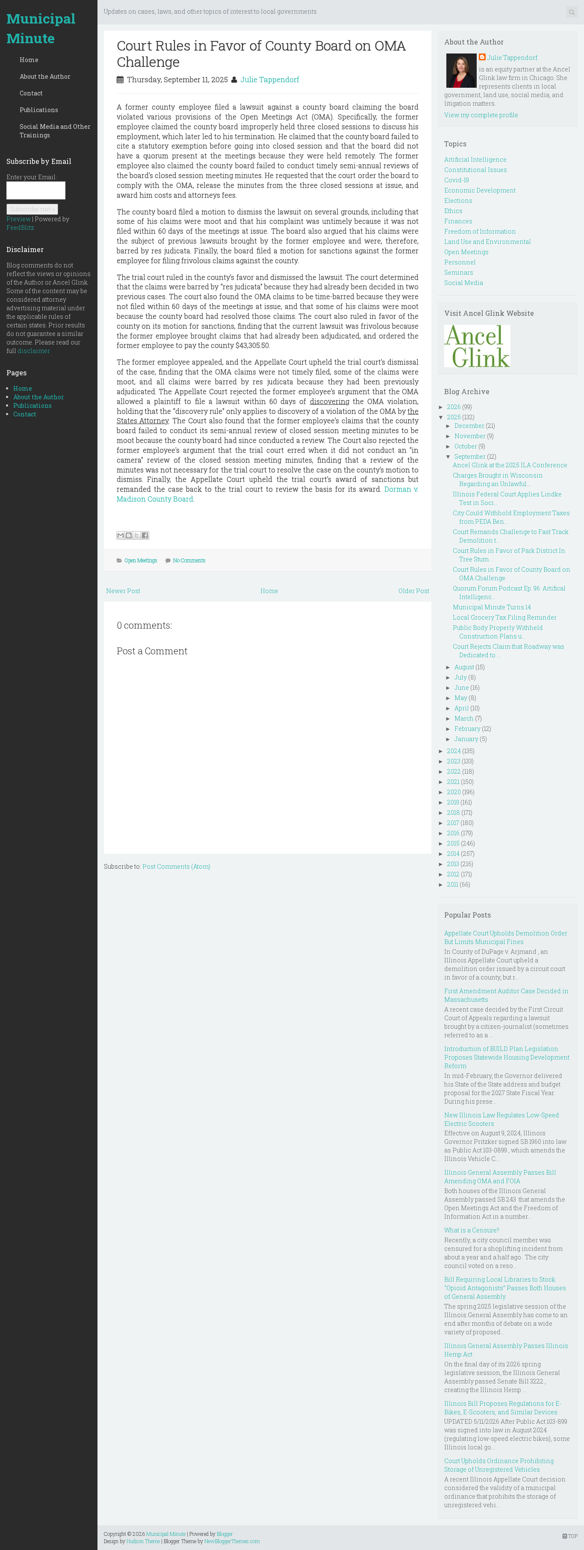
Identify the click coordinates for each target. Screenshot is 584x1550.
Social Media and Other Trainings (55, 130)
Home (29, 60)
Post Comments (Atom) (176, 866)
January (466, 739)
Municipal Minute (41, 28)
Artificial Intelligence (475, 159)
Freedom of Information (480, 231)
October (465, 446)
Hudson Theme (143, 1541)
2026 (454, 407)
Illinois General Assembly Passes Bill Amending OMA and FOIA (500, 1176)
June (461, 687)
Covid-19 (456, 180)
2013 (453, 864)
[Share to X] (137, 535)
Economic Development (480, 190)
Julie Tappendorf (269, 79)
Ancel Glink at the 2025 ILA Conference (510, 465)
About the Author (45, 76)
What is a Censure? (471, 1230)
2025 (454, 417)
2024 (454, 751)
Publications (39, 110)
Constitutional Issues (475, 170)
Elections (458, 200)
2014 (453, 853)
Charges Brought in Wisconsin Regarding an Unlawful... (498, 479)
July (460, 677)
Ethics (453, 211)
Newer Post (123, 591)
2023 (453, 761)
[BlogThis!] (128, 535)
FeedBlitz (20, 227)
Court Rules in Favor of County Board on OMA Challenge (261, 53)
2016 (453, 833)
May (460, 698)
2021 (453, 782)
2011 (452, 884)
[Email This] (120, 535)
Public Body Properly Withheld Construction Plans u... (498, 632)
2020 (454, 792)
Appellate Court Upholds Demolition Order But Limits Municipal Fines (505, 937)
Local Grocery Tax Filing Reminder (505, 617)
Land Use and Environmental (487, 242)
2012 (453, 874)
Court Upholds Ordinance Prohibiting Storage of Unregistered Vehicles (499, 1465)
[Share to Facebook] (145, 535)
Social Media (463, 283)
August (464, 667)
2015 (453, 843)
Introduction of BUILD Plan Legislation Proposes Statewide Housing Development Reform (506, 1057)
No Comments (189, 560)
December (469, 426)
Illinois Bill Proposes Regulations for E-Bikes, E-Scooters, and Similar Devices (502, 1407)
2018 (453, 812)
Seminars (458, 272)
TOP (572, 1535)
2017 (453, 823)
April (461, 708)
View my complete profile (481, 115)
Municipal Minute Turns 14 (492, 607)
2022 (454, 771)
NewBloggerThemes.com (232, 1541)
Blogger (225, 1533)
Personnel (460, 262)
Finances (458, 221)
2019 (453, 802)
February (467, 729)
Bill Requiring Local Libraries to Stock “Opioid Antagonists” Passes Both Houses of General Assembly (505, 1288)
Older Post (413, 591)
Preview (18, 219)
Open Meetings (141, 560)
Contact (31, 93)
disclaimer (34, 351)
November (470, 436)
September (470, 456)
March (464, 718)
